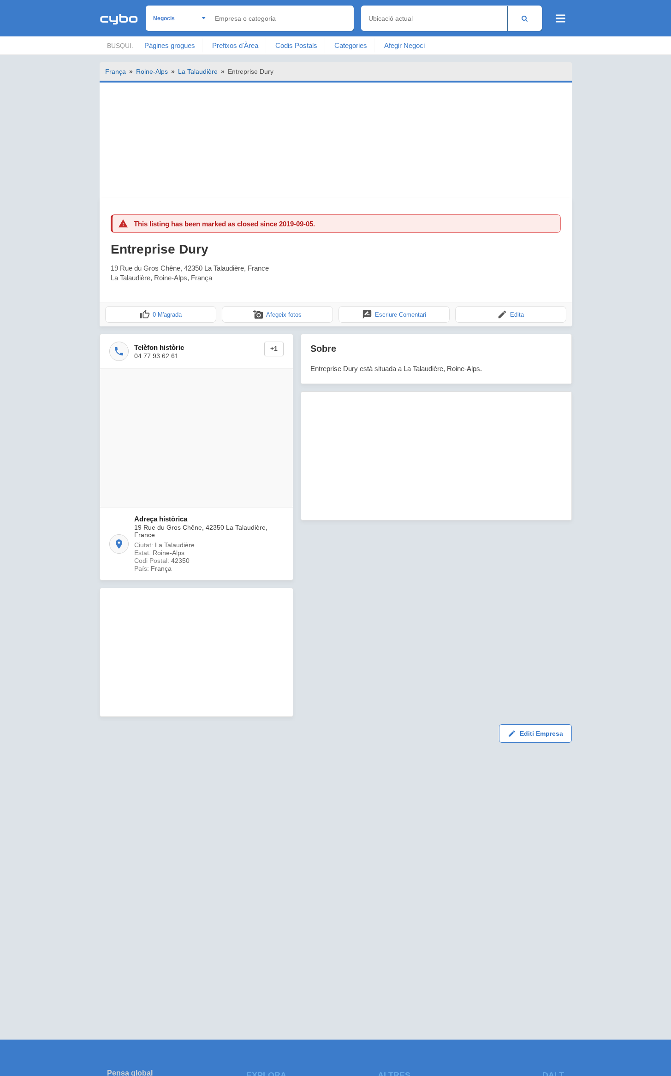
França (115, 71)
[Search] (524, 18)
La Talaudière (198, 71)
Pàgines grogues (169, 45)
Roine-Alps (152, 71)
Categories (350, 45)
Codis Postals (296, 45)
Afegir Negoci (404, 45)
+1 (274, 348)
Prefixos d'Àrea (235, 45)
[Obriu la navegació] (560, 18)
